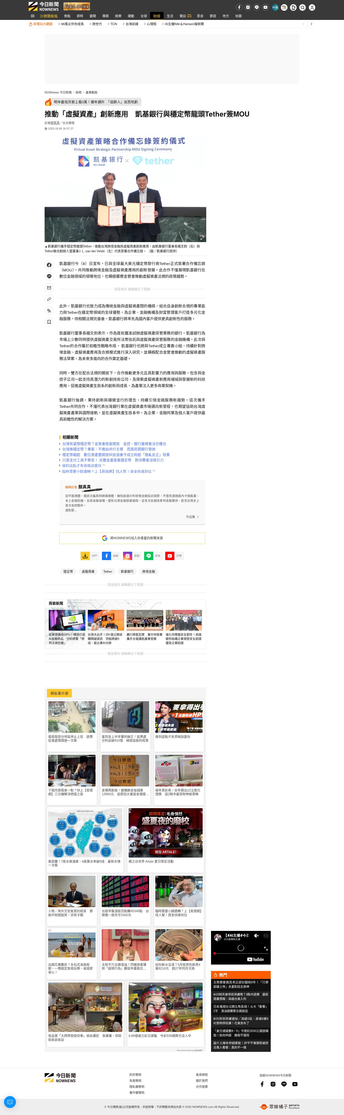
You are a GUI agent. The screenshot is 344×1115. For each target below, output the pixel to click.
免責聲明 (135, 1080)
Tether (107, 571)
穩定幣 (68, 571)
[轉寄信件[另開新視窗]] (49, 287)
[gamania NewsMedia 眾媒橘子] (279, 1107)
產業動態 (92, 92)
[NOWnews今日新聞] (44, 6)
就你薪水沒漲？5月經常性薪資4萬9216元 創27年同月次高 (177, 966)
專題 (105, 16)
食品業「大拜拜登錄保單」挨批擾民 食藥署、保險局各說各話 (84, 1037)
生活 (170, 16)
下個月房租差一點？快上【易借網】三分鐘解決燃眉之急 (70, 792)
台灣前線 (132, 24)
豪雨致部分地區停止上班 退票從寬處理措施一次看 (70, 738)
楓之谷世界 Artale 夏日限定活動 (151, 861)
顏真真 (55, 123)
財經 (156, 15)
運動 (131, 16)
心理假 (151, 24)
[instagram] (248, 7)
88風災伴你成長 (72, 24)
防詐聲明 (135, 1074)
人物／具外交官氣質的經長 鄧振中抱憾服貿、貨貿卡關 (70, 913)
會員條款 (202, 1074)
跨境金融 (148, 571)
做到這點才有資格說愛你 (172, 736)
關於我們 (202, 1080)
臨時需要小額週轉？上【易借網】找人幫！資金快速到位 (178, 913)
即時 (80, 16)
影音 (200, 16)
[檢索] (302, 7)
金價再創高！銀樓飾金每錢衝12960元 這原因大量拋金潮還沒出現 (125, 792)
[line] (256, 7)
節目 (213, 16)
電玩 (183, 16)
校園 (238, 16)
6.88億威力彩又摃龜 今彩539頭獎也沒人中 (160, 1035)
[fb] (239, 7)
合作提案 (202, 1086)
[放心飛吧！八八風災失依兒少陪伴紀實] (77, 6)
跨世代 (97, 24)
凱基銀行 (127, 571)
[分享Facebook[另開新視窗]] (49, 265)
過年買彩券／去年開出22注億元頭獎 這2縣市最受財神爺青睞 (177, 792)
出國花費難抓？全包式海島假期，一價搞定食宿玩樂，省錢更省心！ (70, 968)
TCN (113, 24)
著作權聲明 (136, 1092)
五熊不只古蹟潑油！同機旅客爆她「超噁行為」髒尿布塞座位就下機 (124, 966)
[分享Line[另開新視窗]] (49, 276)
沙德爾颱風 (49, 15)
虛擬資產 (88, 571)
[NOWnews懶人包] (284, 7)
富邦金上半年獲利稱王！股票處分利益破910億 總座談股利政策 (125, 738)
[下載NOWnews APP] (293, 7)
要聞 (93, 16)
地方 (226, 16)
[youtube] (265, 7)
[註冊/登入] (312, 7)
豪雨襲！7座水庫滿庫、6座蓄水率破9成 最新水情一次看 (84, 863)
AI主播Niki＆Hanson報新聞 (184, 24)
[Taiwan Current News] (275, 7)
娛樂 (118, 16)
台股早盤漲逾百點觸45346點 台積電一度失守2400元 (125, 913)
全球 (144, 16)
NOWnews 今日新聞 (58, 92)
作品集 (190, 516)
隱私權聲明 (136, 1086)
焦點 (67, 16)
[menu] (33, 16)
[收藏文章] (49, 321)
